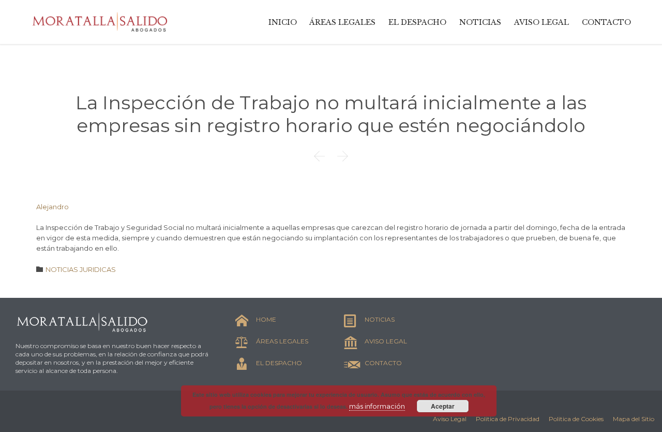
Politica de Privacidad (507, 419)
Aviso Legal (450, 419)
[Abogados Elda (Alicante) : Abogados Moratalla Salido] (101, 22)
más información (377, 406)
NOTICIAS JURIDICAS (81, 269)
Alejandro (52, 207)
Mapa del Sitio (633, 419)
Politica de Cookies (576, 419)
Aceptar (443, 406)
